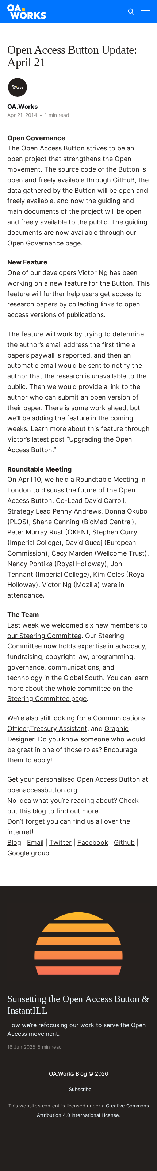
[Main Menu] (145, 11)
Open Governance (35, 243)
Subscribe (80, 1089)
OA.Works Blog (68, 1073)
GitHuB (124, 180)
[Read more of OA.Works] (17, 87)
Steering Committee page (47, 698)
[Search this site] (131, 12)
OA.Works (22, 106)
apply (42, 760)
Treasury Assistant (58, 728)
